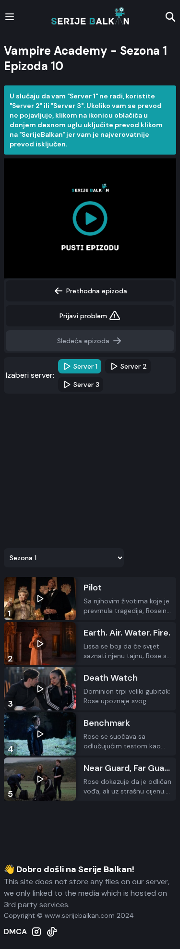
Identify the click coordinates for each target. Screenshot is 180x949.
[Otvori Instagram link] (36, 931)
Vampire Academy (56, 50)
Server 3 (86, 384)
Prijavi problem (83, 316)
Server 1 (85, 366)
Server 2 (133, 366)
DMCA (15, 931)
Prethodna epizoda (96, 291)
